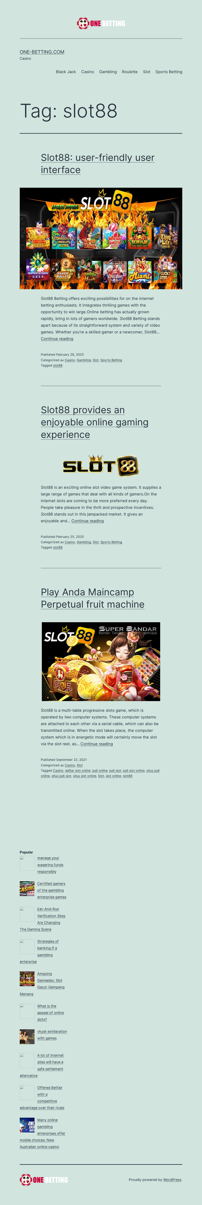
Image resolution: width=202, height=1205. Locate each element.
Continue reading (57, 338)
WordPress (172, 1180)
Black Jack (66, 71)
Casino (87, 71)
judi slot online (134, 770)
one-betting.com (42, 52)
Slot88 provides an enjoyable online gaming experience (95, 422)
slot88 (58, 365)
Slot (146, 71)
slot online (113, 776)
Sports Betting (168, 71)
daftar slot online (78, 770)
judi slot (115, 770)
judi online (100, 770)
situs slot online (84, 776)
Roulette (130, 71)
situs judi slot (61, 776)
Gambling (108, 71)
